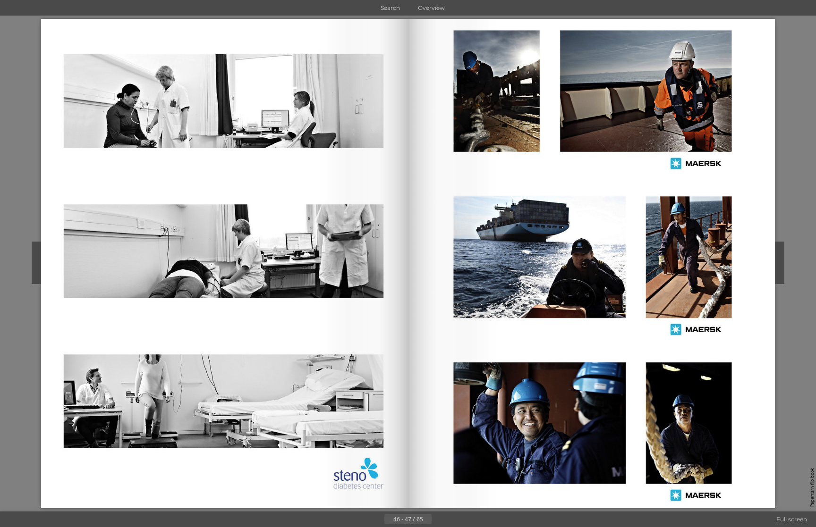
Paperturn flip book (812, 487)
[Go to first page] (361, 519)
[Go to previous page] (376, 519)
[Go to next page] (439, 519)
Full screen (791, 519)
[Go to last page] (454, 519)
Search (390, 7)
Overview (431, 7)
